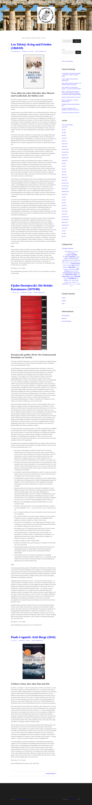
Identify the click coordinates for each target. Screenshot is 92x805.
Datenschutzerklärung (66, 321)
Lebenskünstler (65, 269)
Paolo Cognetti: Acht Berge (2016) (33, 637)
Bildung (76, 258)
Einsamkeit (67, 261)
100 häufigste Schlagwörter (67, 248)
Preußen (79, 274)
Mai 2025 (64, 169)
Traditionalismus (65, 283)
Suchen (63, 49)
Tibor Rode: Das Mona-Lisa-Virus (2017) (70, 112)
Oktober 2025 (65, 155)
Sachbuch (72, 278)
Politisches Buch (71, 274)
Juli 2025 (64, 163)
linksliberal (67, 271)
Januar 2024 (64, 214)
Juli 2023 (64, 230)
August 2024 (64, 194)
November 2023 (65, 219)
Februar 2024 (64, 211)
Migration (72, 271)
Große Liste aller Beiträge (67, 61)
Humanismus (75, 263)
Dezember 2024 (65, 183)
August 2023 (64, 228)
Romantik (66, 278)
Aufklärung (71, 258)
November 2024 (65, 185)
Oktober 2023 (65, 222)
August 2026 (64, 126)
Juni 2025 (64, 166)
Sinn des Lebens (75, 280)
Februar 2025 (64, 177)
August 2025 (64, 160)
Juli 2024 (64, 197)
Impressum (64, 318)
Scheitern (66, 280)
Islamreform (65, 267)
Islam (73, 265)
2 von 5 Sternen (75, 251)
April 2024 (64, 205)
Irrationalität (69, 265)
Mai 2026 (64, 135)
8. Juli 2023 (14, 640)
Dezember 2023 (65, 216)
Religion (72, 276)
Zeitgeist (78, 283)
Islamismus (77, 265)
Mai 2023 (64, 236)
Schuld (70, 280)
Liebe (77, 269)
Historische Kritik (68, 263)
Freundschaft (74, 261)
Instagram (64, 300)
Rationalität (65, 276)
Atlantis (66, 258)
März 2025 (64, 174)
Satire (77, 278)
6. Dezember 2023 (15, 51)
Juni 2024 (64, 199)
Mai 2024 (64, 202)
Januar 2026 (64, 146)
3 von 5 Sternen (71, 253)
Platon (63, 274)
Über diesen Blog (65, 315)
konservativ (78, 267)
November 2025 (65, 152)
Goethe (63, 263)
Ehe (63, 262)
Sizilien (70, 282)
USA (71, 283)
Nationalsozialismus (68, 272)
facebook (64, 297)
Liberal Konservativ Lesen (21, 799)
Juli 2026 (64, 129)
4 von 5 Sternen (71, 255)
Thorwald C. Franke (28, 51)
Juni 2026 (64, 132)
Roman (77, 276)
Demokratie (71, 260)
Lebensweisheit (72, 269)
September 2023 (65, 225)
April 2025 (64, 171)
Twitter (63, 303)
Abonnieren (76, 41)
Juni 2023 (64, 233)
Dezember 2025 (65, 149)
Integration (64, 265)
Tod (77, 282)
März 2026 (64, 140)
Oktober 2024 (65, 188)
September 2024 (65, 191)
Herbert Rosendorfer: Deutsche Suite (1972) (71, 97)
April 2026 (64, 138)
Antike (77, 257)
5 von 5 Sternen (69, 256)
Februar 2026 (64, 143)
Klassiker (72, 267)
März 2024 (64, 208)
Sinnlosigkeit (66, 282)
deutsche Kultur (77, 260)
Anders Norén (72, 799)
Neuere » (51, 773)
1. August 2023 (15, 292)
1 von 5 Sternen (68, 251)
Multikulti (76, 271)
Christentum (65, 260)
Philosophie (77, 272)
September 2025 (65, 157)
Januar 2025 (64, 180)
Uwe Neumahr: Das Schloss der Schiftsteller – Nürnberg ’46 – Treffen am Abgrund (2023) (71, 75)
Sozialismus (74, 282)
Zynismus (71, 285)
